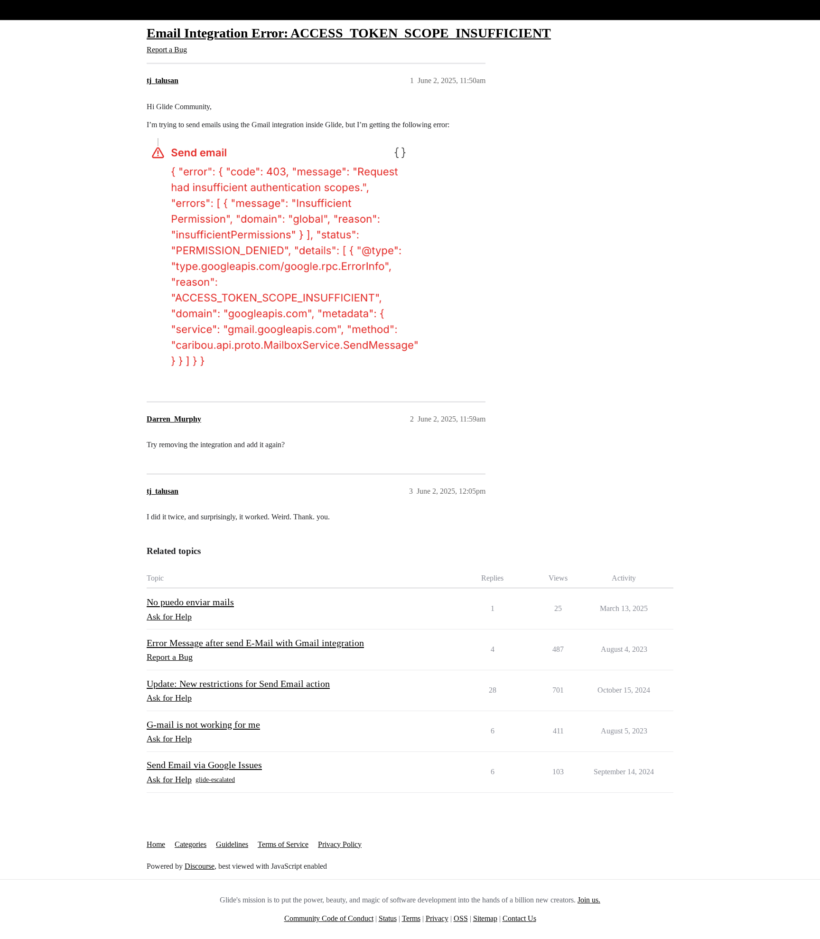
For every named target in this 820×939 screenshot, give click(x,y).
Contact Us (519, 918)
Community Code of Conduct (328, 918)
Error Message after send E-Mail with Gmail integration (255, 643)
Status (388, 918)
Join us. (589, 900)
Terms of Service (283, 844)
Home (156, 844)
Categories (190, 844)
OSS (461, 918)
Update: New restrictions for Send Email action (238, 683)
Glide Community (32, 10)
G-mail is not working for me (203, 724)
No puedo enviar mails (190, 602)
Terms (411, 918)
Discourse (199, 866)
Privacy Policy (340, 844)
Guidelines (232, 844)
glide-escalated (215, 779)
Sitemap (485, 918)
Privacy (437, 918)
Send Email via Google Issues (204, 765)
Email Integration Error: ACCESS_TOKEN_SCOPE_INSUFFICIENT (349, 33)
